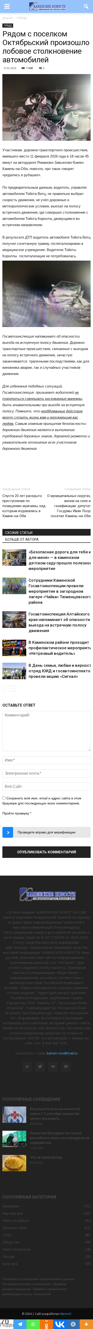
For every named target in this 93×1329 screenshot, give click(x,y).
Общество (11, 1242)
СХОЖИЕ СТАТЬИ (18, 533)
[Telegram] (20, 1324)
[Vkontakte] (60, 1324)
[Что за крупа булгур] (14, 1163)
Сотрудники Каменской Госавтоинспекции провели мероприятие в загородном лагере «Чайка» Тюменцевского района (60, 591)
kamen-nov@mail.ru (62, 1053)
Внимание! (10, 1206)
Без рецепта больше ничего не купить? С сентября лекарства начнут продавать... (55, 1113)
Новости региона (16, 1249)
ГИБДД (8, 25)
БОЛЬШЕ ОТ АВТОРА (22, 539)
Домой (7, 18)
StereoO (65, 1314)
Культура (9, 1263)
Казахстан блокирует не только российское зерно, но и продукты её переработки (59, 1138)
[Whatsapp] (33, 1324)
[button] (86, 6)
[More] (86, 1324)
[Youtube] (66, 1066)
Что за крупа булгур (46, 1157)
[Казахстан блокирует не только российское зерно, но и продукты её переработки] (14, 1139)
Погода (8, 1256)
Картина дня (12, 1213)
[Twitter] (40, 1066)
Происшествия (14, 1227)
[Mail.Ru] (73, 1324)
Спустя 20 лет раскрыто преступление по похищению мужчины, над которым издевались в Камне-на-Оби (24, 506)
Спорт (7, 1235)
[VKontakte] (53, 1066)
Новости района (15, 1220)
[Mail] (27, 1066)
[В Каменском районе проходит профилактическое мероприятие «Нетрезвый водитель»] (14, 648)
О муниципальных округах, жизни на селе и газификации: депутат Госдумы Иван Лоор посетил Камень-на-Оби (69, 506)
